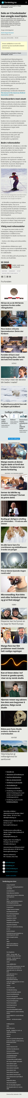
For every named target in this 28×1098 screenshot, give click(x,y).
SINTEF (8, 1036)
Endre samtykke (11, 875)
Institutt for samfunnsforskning (15, 926)
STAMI (8, 1044)
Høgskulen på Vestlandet (13, 922)
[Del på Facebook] (2, 277)
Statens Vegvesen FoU (12, 1046)
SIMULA (9, 1034)
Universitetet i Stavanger (13, 1072)
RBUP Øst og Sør (11, 1028)
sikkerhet (12, 271)
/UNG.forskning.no (12, 868)
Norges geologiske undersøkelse (15, 998)
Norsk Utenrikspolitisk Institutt (14, 1009)
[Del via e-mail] (10, 277)
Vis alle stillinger (14, 439)
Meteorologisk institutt (12, 937)
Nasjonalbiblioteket (11, 964)
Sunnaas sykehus (11, 1051)
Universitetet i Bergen (12, 1065)
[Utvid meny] (26, 2)
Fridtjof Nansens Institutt (13, 909)
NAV (8, 939)
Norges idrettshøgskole (12, 1000)
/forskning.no (10, 865)
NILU (8, 947)
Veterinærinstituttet (11, 1082)
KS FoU (8, 929)
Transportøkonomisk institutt (14, 1059)
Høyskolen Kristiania (12, 924)
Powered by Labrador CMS (14, 1094)
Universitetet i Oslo (11, 1070)
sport (19, 271)
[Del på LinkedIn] (7, 277)
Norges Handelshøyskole (13, 994)
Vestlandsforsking (11, 1080)
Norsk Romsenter (11, 1007)
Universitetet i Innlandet (13, 1068)
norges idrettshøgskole (10, 273)
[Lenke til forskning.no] (12, 2)
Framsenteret (10, 907)
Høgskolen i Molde (11, 916)
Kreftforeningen (11, 931)
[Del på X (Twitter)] (5, 277)
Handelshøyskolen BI (12, 911)
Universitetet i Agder (12, 1063)
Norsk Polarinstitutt (11, 1003)
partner (4, 271)
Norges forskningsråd (12, 996)
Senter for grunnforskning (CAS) (15, 1038)
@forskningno (10, 862)
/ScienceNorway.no (12, 871)
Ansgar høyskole (11, 885)
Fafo (8, 899)
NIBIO (8, 941)
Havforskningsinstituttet (13, 913)
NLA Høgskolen (10, 952)
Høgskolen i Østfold (11, 918)
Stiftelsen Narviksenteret (13, 1049)
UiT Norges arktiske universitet (14, 1061)
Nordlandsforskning (12, 990)
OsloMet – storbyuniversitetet (14, 1019)
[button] (2, 416)
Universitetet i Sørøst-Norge (13, 1074)
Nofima (8, 985)
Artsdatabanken (11, 891)
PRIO (8, 1026)
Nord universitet (11, 987)
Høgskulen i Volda (11, 920)
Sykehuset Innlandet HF (13, 1053)
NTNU (8, 962)
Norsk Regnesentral (12, 1005)
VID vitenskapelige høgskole (14, 1084)
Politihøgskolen (10, 1024)
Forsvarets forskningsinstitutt (14, 905)
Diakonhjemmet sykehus (13, 893)
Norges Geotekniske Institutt (14, 992)
